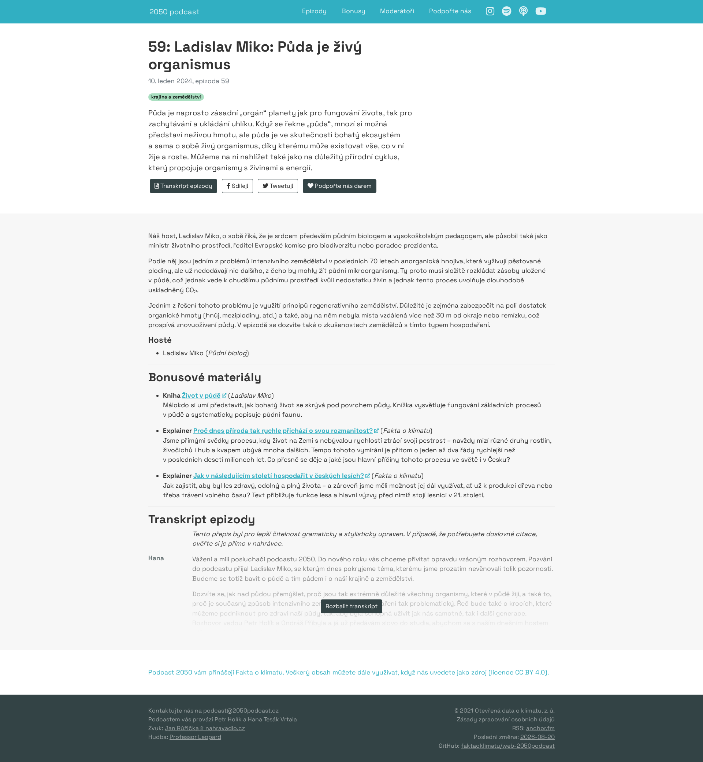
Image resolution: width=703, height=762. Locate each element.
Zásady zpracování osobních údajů (506, 719)
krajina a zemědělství (176, 97)
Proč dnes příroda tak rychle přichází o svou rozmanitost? (283, 431)
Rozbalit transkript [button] (351, 606)
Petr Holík (228, 719)
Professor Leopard (195, 737)
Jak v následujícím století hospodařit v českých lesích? (278, 476)
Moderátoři (397, 11)
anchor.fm (540, 728)
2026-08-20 (537, 737)
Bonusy (353, 11)
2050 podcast (174, 11)
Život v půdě (201, 395)
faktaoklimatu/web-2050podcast (508, 746)
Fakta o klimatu (259, 672)
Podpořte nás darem (342, 186)
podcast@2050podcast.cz (241, 710)
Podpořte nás (450, 11)
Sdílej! (239, 186)
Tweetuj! (280, 186)
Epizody (314, 11)
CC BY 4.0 (530, 672)
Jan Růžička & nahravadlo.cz (205, 728)
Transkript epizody (185, 186)
